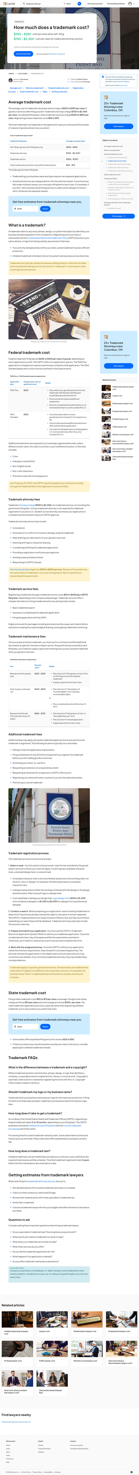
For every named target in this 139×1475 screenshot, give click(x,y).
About (8, 1452)
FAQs (45, 91)
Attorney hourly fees (19, 569)
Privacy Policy (37, 1472)
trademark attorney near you (41, 1181)
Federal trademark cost (113, 154)
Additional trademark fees (118, 167)
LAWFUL (11, 73)
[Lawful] (9, 3)
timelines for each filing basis (41, 1125)
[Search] (79, 4)
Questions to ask (114, 208)
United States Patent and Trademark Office (47, 238)
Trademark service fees (117, 161)
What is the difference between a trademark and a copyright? (121, 183)
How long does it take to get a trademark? (119, 194)
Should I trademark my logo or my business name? (121, 188)
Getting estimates (59, 91)
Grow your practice (76, 1445)
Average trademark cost (113, 146)
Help (7, 1462)
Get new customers (57, 54)
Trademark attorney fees (117, 157)
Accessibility (48, 1472)
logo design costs (61, 898)
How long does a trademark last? (120, 199)
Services (58, 1472)
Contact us (9, 1459)
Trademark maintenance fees (119, 164)
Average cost (16, 88)
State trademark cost (112, 174)
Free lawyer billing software (79, 1448)
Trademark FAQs (110, 178)
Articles (40, 1445)
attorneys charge (27, 505)
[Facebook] (131, 1472)
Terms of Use (25, 1472)
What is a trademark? (112, 150)
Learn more (123, 85)
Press (8, 1455)
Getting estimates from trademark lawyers (117, 203)
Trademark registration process (120, 171)
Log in (8, 1448)
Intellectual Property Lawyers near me (16, 1422)
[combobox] (42, 3)
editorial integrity (123, 81)
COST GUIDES (22, 73)
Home (8, 1445)
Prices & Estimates (44, 1448)
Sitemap (41, 1452)
